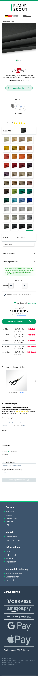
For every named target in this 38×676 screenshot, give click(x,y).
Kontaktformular (13, 540)
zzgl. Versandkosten (21, 314)
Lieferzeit (10, 580)
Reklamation (11, 518)
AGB (8, 552)
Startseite (10, 511)
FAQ (8, 525)
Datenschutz (11, 555)
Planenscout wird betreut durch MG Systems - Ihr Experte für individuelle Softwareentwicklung (19, 663)
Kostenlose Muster (14, 573)
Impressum (11, 562)
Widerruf (9, 558)
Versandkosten (12, 577)
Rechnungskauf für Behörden (16, 650)
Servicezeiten (11, 537)
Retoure (9, 522)
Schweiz (29, 16)
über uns (10, 515)
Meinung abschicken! (17, 480)
